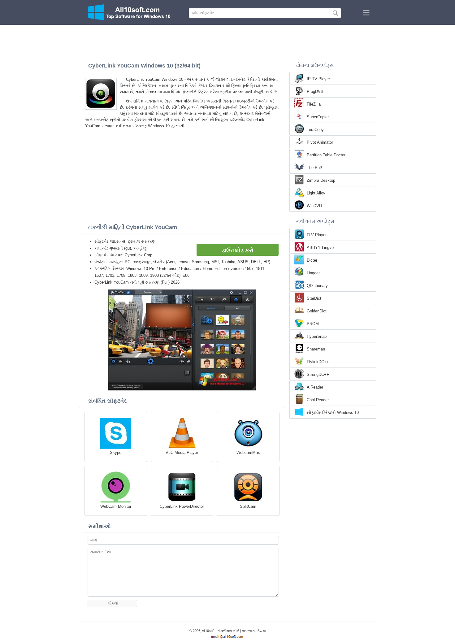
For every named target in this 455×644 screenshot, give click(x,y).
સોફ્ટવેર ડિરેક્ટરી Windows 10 (333, 412)
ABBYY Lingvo (320, 247)
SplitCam (248, 506)
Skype (115, 452)
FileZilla (314, 104)
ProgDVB (315, 91)
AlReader (315, 387)
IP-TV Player (318, 78)
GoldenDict (317, 311)
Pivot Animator (320, 142)
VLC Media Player (182, 452)
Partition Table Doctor (326, 155)
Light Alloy (316, 193)
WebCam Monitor (115, 506)
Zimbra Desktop (321, 180)
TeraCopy (315, 129)
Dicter (312, 260)
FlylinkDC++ (318, 361)
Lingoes (314, 273)
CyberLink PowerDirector (182, 506)
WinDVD (314, 205)
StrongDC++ (318, 374)
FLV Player (317, 235)
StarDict (314, 298)
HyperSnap (317, 336)
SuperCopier (318, 117)
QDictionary (317, 285)
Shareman (316, 349)
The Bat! (314, 167)
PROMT (314, 323)
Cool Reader (318, 400)
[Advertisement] (227, 42)
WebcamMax (248, 452)
